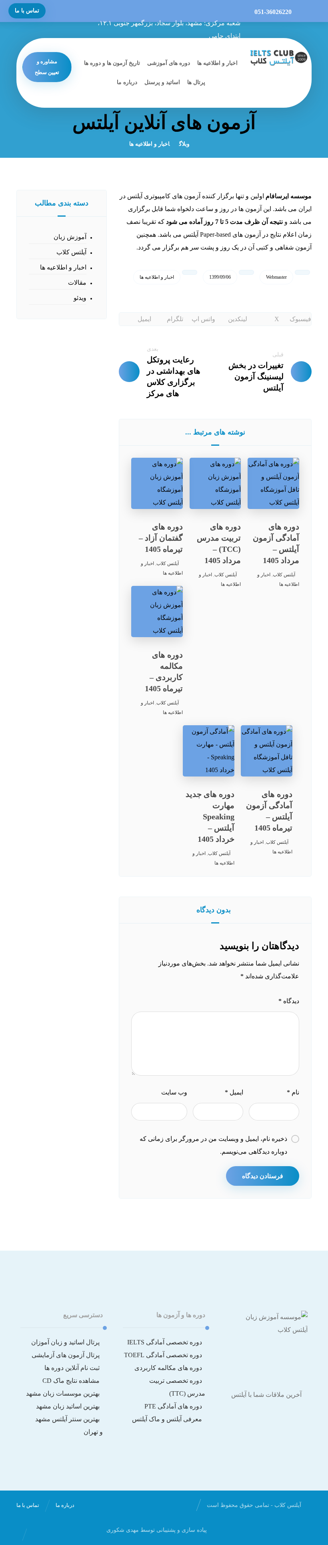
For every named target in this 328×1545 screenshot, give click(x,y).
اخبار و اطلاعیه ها (157, 277)
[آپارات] (266, 1419)
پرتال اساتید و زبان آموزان (65, 1342)
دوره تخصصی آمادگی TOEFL (163, 1355)
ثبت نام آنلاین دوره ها (72, 1367)
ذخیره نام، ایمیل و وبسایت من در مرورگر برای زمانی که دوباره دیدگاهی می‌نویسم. (213, 1145)
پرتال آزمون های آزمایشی (66, 1355)
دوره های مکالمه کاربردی (168, 1367)
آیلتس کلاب (284, 574)
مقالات (77, 282)
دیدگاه (288, 1001)
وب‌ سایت (174, 1092)
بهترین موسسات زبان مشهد (63, 1393)
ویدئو (80, 297)
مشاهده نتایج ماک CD (71, 1380)
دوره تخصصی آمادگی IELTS (164, 1342)
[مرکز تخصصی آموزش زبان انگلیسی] (278, 57)
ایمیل (234, 1092)
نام (293, 1092)
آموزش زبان (70, 236)
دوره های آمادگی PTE (173, 1406)
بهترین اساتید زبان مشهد (68, 1406)
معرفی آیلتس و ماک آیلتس (167, 1419)
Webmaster (276, 277)
